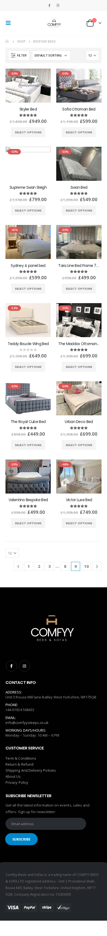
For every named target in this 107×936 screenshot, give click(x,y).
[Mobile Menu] (9, 23)
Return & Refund (19, 764)
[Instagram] (57, 5)
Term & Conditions (20, 758)
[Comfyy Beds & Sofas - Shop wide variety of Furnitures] (53, 23)
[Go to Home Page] (7, 41)
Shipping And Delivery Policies (30, 770)
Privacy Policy (16, 782)
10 (86, 566)
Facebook (11, 666)
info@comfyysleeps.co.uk (27, 722)
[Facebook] (49, 5)
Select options (28, 132)
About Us (13, 776)
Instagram (24, 666)
